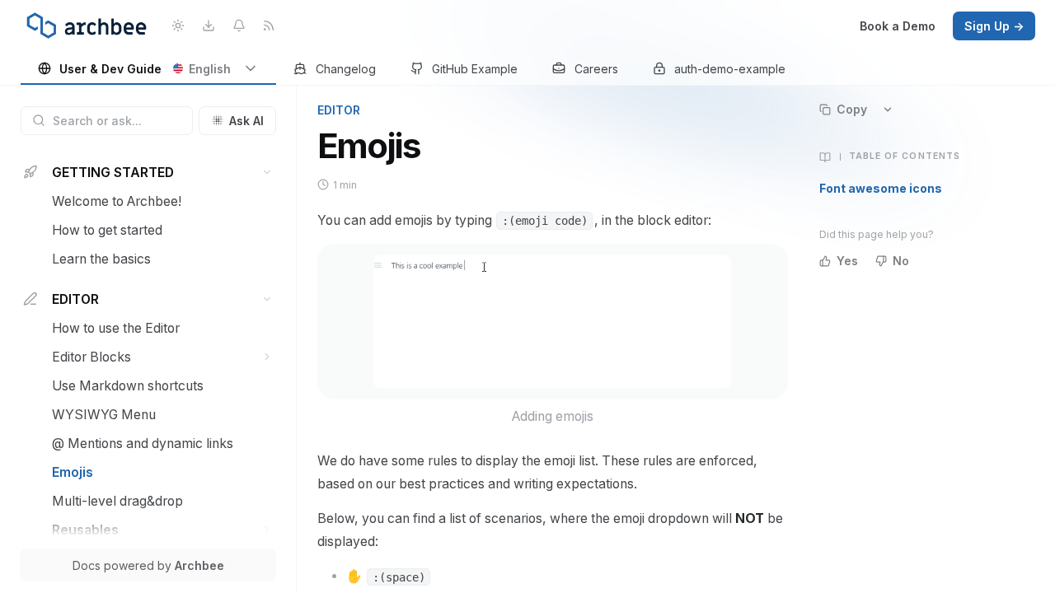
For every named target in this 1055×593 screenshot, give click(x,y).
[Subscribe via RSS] (269, 26)
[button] (267, 172)
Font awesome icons (880, 188)
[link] (149, 69)
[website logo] (86, 25)
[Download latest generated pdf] (208, 26)
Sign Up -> (994, 26)
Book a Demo (897, 26)
